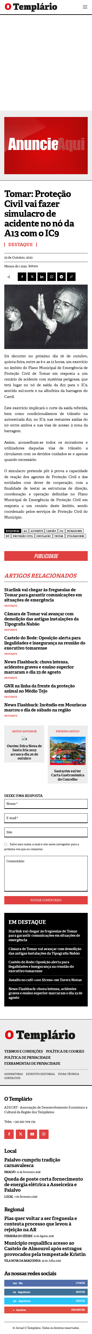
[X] (32, 276)
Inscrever (78, 1309)
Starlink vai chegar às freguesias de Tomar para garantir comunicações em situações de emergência (43, 595)
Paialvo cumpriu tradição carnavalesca (32, 1163)
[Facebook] (22, 276)
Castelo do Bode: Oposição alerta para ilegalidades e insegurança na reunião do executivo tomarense (44, 643)
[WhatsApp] (51, 276)
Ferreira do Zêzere (18, 1236)
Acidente (37, 531)
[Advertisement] (46, 62)
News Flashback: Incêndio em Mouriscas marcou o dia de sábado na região (45, 707)
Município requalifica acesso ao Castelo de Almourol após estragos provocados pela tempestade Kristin (45, 1248)
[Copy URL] (71, 276)
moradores (74, 531)
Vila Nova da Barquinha (22, 1261)
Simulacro (43, 536)
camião (51, 531)
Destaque (10, 606)
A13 (25, 531)
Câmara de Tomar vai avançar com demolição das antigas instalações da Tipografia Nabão (41, 619)
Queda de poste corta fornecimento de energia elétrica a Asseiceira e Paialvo (43, 1184)
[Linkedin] (41, 276)
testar (58, 536)
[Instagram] (44, 1134)
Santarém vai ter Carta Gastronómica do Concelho (67, 775)
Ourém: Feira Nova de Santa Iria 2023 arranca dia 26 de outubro (24, 752)
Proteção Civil (23, 536)
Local (8, 1197)
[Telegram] (61, 276)
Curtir (80, 1282)
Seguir (80, 1291)
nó (7, 536)
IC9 (61, 531)
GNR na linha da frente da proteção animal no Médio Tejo (39, 688)
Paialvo (10, 1172)
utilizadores (76, 536)
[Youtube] (32, 1134)
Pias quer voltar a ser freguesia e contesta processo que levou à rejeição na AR (40, 1224)
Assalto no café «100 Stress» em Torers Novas (45, 980)
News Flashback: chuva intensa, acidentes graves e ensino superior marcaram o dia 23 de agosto (39, 667)
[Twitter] (20, 1134)
